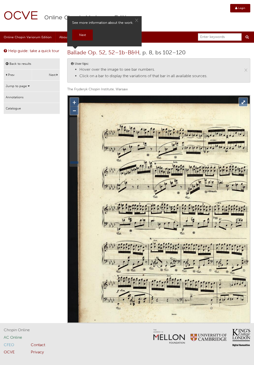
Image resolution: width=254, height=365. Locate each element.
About (63, 37)
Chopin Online (17, 330)
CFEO (9, 344)
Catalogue (13, 108)
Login (241, 8)
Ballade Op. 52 (86, 52)
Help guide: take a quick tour (33, 50)
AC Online (13, 337)
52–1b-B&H (123, 52)
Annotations (15, 97)
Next (53, 75)
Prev (10, 75)
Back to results (19, 64)
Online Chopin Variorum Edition (28, 37)
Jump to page (17, 86)
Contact (38, 344)
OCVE (21, 16)
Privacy (37, 352)
